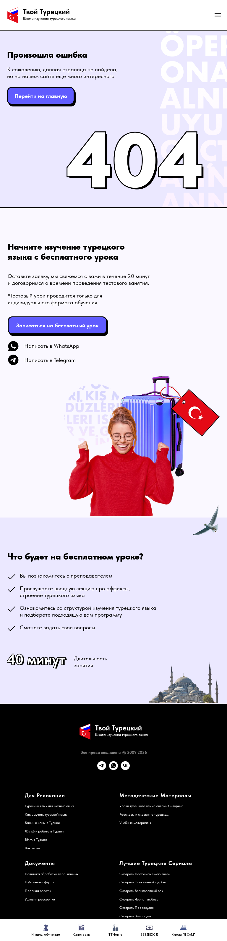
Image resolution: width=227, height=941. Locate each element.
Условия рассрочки (40, 899)
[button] (57, 325)
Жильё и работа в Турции (44, 831)
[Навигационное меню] (218, 15)
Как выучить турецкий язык (46, 814)
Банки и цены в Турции (42, 823)
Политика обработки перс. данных (51, 874)
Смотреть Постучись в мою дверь (144, 874)
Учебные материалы (135, 823)
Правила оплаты (38, 891)
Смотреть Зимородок (135, 916)
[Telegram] (101, 768)
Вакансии (32, 848)
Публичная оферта (39, 882)
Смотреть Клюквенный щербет (142, 882)
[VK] (125, 768)
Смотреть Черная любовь (138, 899)
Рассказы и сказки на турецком (143, 814)
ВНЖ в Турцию (36, 839)
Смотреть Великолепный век (141, 891)
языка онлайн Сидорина (164, 806)
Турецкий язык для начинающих (49, 806)
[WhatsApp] (113, 768)
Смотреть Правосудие (136, 908)
